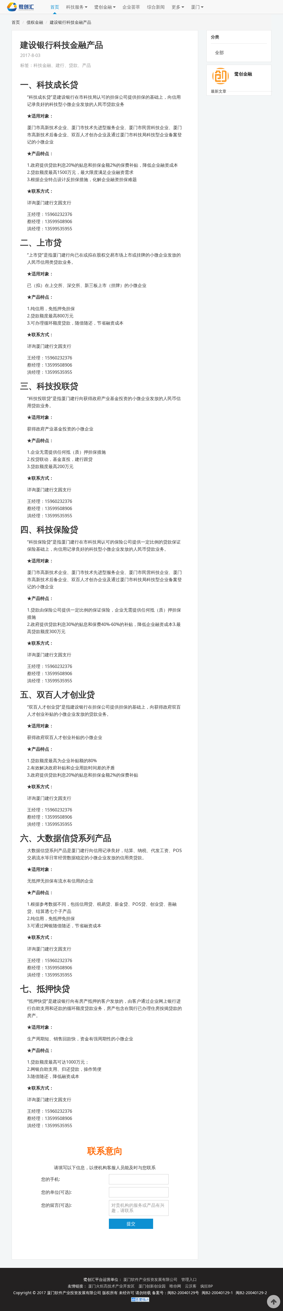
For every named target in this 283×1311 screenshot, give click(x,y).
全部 (219, 52)
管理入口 (189, 1279)
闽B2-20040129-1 (217, 1292)
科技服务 (75, 7)
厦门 (196, 7)
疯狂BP (206, 1286)
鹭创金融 (103, 7)
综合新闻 (156, 7)
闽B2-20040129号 (183, 1292)
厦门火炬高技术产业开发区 (112, 1286)
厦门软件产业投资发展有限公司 (151, 1279)
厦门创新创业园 (152, 1286)
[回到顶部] (273, 1301)
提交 (131, 1224)
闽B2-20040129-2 (251, 1292)
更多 (177, 7)
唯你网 (175, 1286)
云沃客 (191, 1286)
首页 (54, 7)
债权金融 (35, 22)
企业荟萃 (131, 7)
